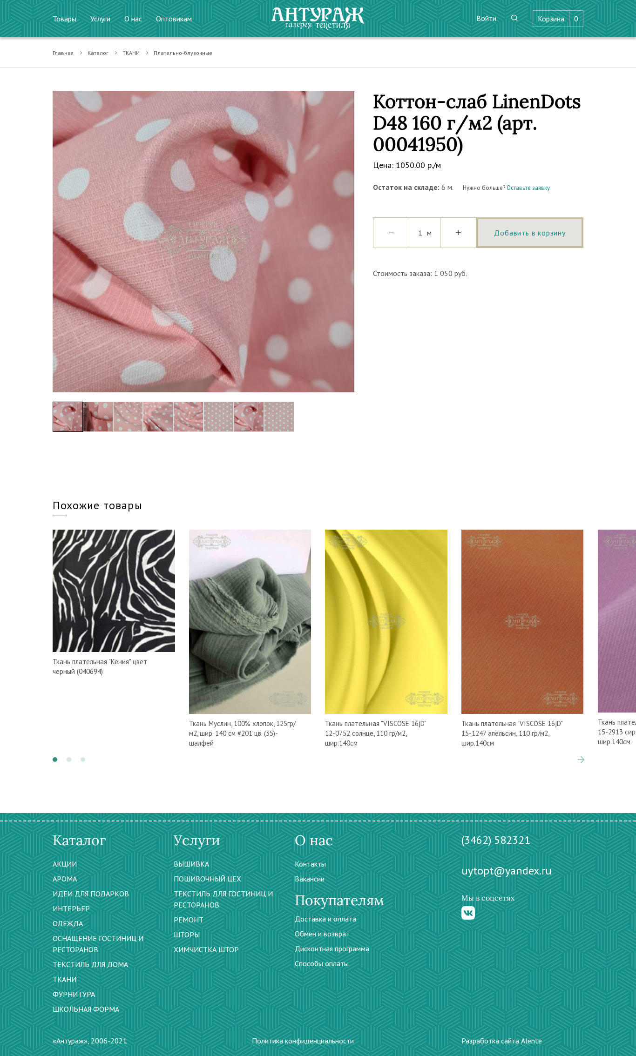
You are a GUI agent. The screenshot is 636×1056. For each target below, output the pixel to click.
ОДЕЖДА (68, 923)
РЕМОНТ (188, 919)
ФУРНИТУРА (74, 994)
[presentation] (60, 242)
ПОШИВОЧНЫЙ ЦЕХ (207, 878)
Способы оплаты (322, 963)
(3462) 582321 (495, 840)
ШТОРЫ (187, 934)
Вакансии (310, 878)
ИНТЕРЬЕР (71, 908)
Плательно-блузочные (183, 52)
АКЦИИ (65, 863)
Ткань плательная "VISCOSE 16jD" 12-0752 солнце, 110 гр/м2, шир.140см (375, 733)
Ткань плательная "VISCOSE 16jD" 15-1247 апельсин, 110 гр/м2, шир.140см (511, 733)
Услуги (100, 18)
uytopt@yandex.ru (506, 870)
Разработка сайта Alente (501, 1040)
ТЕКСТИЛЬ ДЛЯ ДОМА (90, 964)
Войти (486, 18)
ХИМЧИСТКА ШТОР (206, 949)
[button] (55, 760)
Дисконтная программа (332, 948)
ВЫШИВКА (191, 863)
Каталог (98, 52)
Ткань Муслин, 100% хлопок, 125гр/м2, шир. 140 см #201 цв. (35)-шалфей (242, 733)
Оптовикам (174, 18)
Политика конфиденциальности (303, 1040)
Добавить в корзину (529, 232)
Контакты (310, 863)
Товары (64, 18)
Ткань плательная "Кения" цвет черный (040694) (100, 666)
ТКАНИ (131, 52)
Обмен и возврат (322, 933)
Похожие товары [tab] (97, 505)
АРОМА (65, 878)
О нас (133, 18)
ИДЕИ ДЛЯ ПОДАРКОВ (91, 893)
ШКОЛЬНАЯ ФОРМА (86, 1009)
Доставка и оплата (325, 918)
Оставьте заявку (528, 188)
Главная (63, 52)
